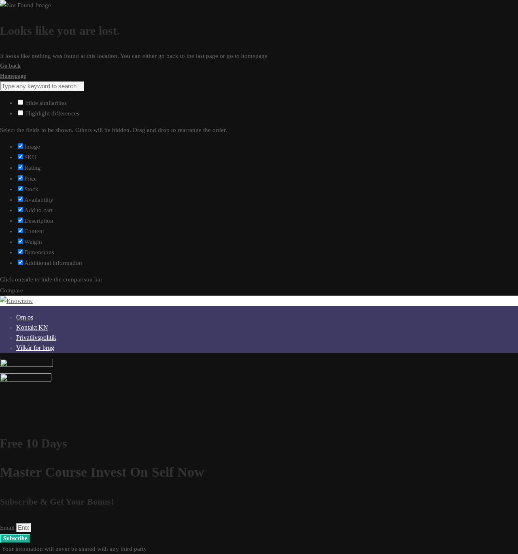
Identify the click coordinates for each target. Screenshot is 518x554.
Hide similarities (45, 103)
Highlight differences (51, 113)
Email (8, 527)
